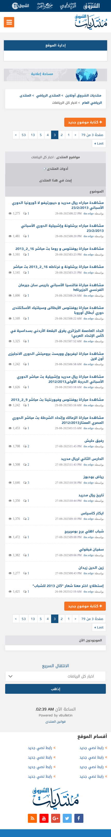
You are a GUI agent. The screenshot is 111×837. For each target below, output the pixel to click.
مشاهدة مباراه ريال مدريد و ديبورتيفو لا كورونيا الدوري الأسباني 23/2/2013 (58, 205)
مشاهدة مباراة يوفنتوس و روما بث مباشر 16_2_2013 (59, 248)
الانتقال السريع (55, 666)
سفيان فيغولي (91, 549)
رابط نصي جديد (92, 747)
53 (24, 135)
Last (99, 143)
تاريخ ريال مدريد (91, 495)
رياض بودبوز (93, 477)
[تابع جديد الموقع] (32, 818)
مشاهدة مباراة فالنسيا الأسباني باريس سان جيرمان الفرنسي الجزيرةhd (61, 287)
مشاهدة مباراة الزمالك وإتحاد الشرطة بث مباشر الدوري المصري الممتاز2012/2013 (58, 420)
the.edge (89, 213)
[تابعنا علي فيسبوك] (78, 818)
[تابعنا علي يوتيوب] (44, 818)
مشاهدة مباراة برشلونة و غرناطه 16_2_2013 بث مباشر (58, 267)
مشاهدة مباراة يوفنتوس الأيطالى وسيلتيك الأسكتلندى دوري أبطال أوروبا (58, 310)
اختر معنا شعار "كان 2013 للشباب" (60, 586)
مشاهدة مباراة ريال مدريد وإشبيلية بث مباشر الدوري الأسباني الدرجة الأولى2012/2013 (60, 379)
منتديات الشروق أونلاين (83, 95)
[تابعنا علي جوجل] (55, 818)
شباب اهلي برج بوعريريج (84, 531)
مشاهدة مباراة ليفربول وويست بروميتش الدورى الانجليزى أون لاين (56, 356)
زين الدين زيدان (91, 567)
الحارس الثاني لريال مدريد (82, 459)
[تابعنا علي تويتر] (67, 818)
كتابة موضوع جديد (83, 122)
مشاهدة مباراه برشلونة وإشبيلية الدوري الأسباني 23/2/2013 (62, 228)
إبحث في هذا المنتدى (55, 180)
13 (33, 135)
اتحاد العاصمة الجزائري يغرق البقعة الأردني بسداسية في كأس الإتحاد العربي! (57, 333)
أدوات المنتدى (57, 169)
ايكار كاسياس (92, 513)
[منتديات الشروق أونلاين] (91, 29)
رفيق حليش (94, 440)
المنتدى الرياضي (48, 95)
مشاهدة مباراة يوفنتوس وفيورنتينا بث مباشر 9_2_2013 (57, 399)
